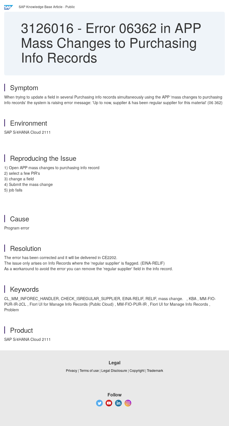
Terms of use (89, 370)
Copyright (137, 370)
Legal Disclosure (114, 370)
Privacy (71, 370)
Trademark (155, 370)
